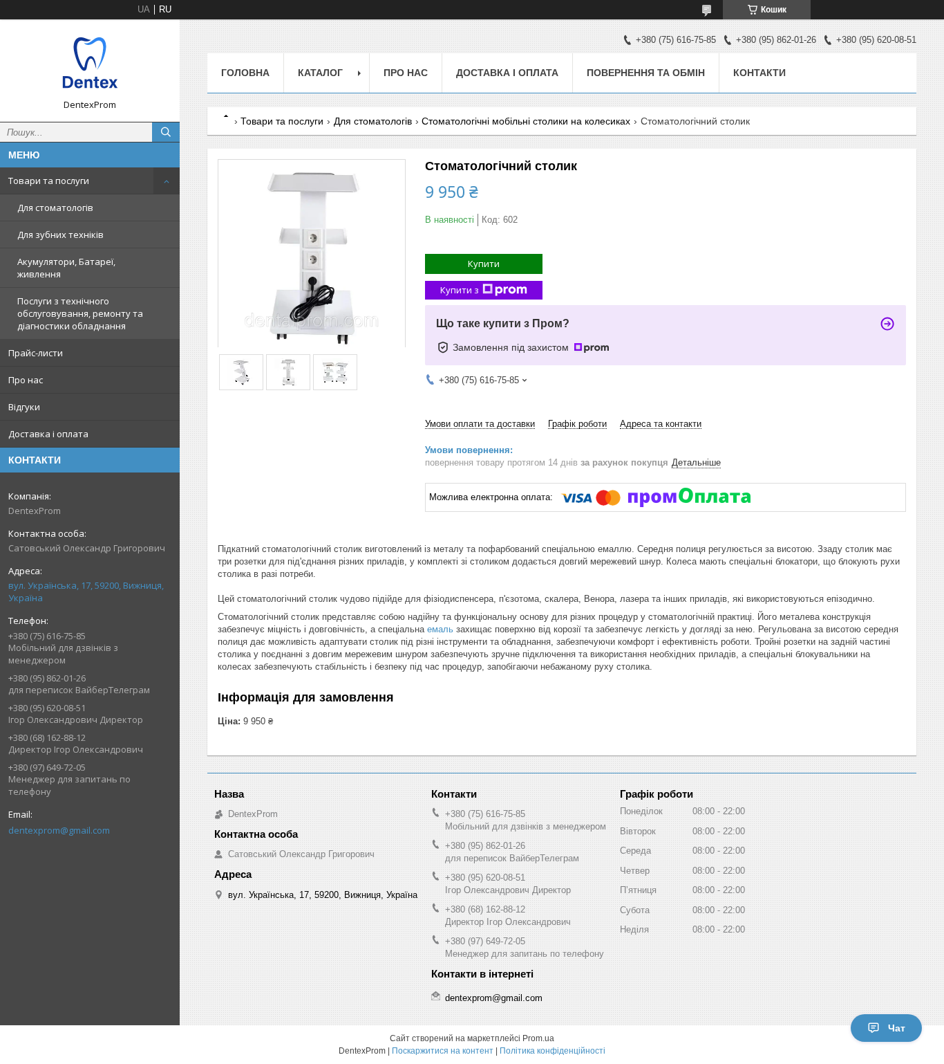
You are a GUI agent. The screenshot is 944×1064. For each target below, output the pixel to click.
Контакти (759, 72)
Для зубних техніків (60, 234)
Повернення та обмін (646, 72)
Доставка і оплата (48, 434)
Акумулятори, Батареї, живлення (66, 267)
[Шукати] (166, 132)
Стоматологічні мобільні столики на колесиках (526, 121)
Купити (484, 263)
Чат (896, 1028)
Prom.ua (538, 1038)
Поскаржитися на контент (442, 1051)
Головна (245, 72)
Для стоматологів (55, 207)
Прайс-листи (35, 353)
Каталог (320, 72)
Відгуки (24, 407)
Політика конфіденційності (552, 1051)
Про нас (25, 380)
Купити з (459, 290)
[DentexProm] (89, 64)
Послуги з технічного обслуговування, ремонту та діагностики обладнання (80, 313)
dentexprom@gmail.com (59, 830)
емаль (440, 629)
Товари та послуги (48, 180)
